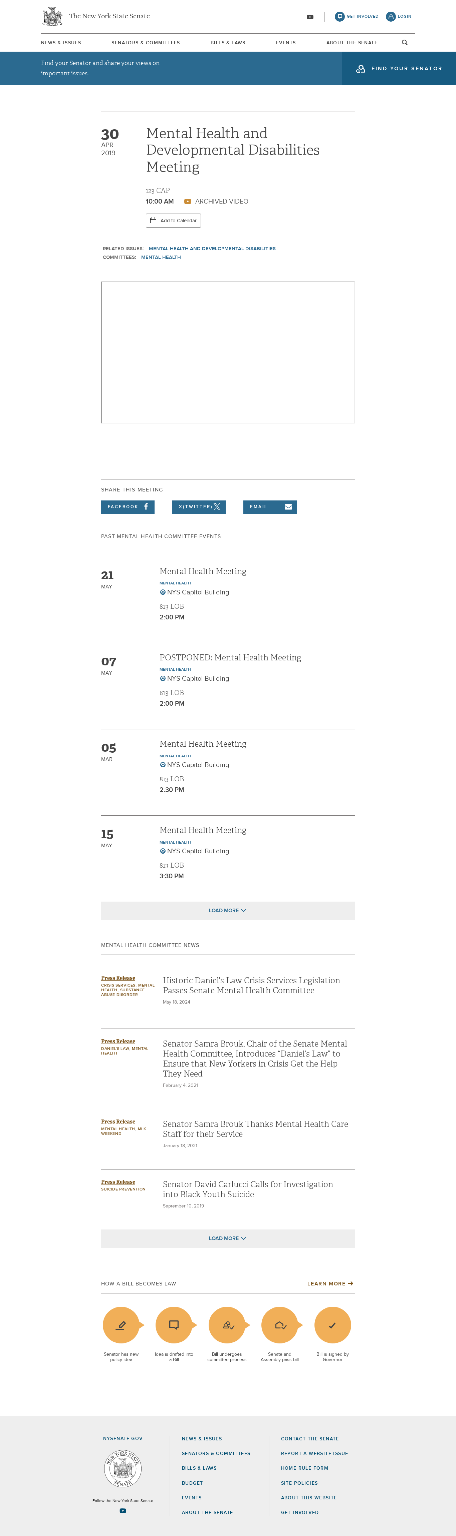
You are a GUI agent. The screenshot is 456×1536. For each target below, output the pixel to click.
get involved (363, 17)
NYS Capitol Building (198, 592)
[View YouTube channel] (310, 17)
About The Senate (352, 43)
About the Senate (207, 1512)
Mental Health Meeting (203, 571)
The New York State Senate (109, 16)
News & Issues (61, 43)
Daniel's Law (115, 1049)
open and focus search (405, 44)
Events (286, 43)
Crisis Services (118, 986)
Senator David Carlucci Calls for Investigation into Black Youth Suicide (248, 1189)
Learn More (326, 1283)
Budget (192, 1483)
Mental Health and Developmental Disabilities (212, 248)
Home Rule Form (305, 1468)
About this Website (309, 1498)
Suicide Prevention (123, 1189)
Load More (224, 910)
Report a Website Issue (315, 1453)
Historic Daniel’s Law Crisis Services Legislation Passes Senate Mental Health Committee (251, 986)
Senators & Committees (145, 43)
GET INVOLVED (300, 1512)
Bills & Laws (228, 43)
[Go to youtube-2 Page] (123, 1510)
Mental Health (161, 257)
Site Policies (299, 1483)
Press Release (118, 978)
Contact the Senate (310, 1439)
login (405, 17)
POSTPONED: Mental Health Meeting (230, 658)
